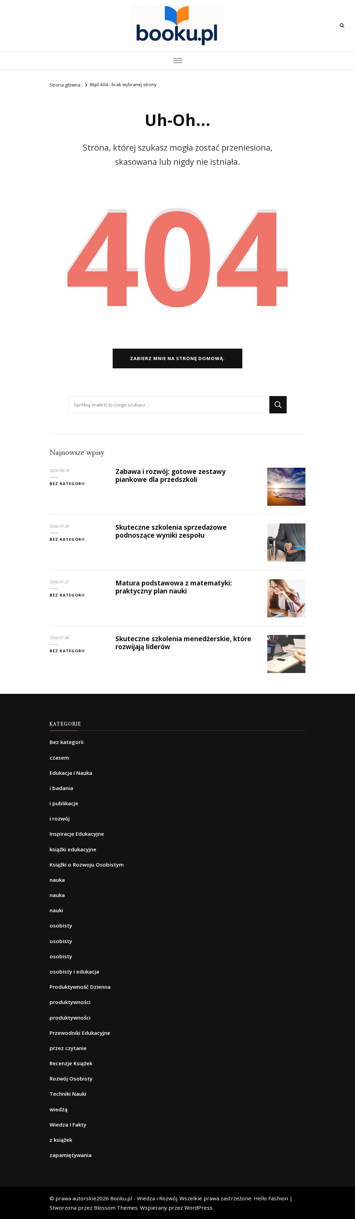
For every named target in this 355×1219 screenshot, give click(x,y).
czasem (59, 757)
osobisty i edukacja (74, 971)
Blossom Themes (116, 1207)
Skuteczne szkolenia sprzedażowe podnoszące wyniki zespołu (171, 531)
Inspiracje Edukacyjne (77, 833)
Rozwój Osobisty (71, 1078)
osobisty (61, 925)
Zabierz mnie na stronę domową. (177, 358)
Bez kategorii (67, 483)
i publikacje (64, 803)
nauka (57, 879)
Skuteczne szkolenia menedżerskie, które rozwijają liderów (183, 642)
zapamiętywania (71, 1154)
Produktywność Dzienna (80, 986)
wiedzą (59, 1109)
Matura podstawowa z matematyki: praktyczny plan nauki (173, 587)
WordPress (198, 1207)
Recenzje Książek (71, 1063)
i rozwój (60, 818)
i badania (61, 788)
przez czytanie (68, 1048)
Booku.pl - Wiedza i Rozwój (143, 1198)
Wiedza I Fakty (68, 1124)
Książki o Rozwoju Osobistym (87, 864)
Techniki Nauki (68, 1093)
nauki (56, 910)
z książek (61, 1139)
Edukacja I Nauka (71, 772)
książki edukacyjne (73, 849)
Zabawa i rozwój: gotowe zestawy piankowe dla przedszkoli (170, 475)
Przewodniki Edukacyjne (80, 1032)
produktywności (70, 1001)
